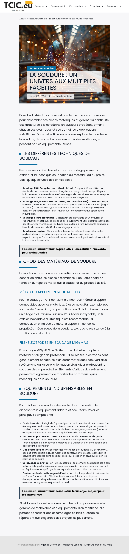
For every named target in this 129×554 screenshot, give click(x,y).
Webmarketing (76, 6)
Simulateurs (112, 6)
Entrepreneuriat (58, 6)
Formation (95, 6)
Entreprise (39, 6)
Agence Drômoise (51, 544)
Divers (40, 18)
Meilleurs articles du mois (98, 544)
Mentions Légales (72, 544)
